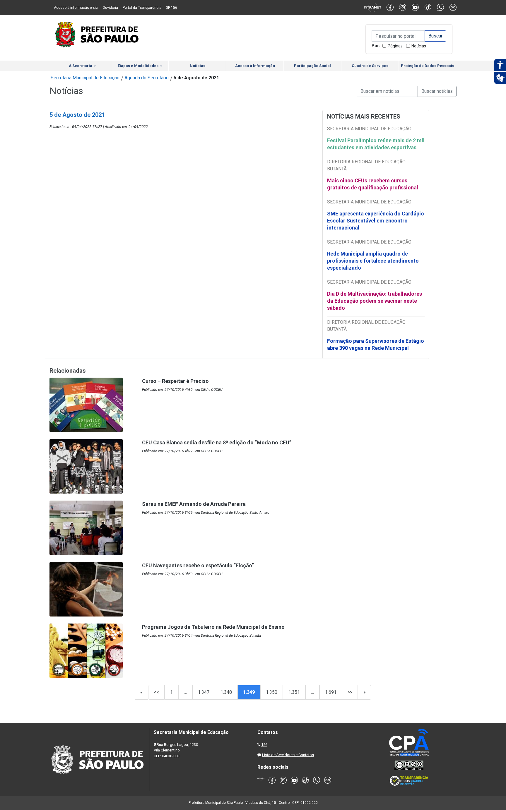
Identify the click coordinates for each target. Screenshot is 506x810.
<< (156, 692)
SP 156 (171, 8)
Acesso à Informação (255, 66)
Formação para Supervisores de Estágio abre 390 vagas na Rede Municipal (375, 344)
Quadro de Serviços (370, 66)
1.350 (271, 692)
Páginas (395, 46)
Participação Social (312, 66)
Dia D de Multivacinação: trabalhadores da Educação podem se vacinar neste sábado (374, 301)
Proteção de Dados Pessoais (427, 66)
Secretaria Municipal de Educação (85, 78)
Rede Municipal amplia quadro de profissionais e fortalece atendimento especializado (373, 261)
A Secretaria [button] (81, 66)
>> (350, 692)
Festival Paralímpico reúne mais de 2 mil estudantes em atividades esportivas (376, 143)
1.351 (294, 692)
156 (264, 744)
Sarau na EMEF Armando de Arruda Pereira (194, 504)
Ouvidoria (110, 8)
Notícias (418, 46)
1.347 (203, 692)
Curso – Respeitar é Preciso (175, 381)
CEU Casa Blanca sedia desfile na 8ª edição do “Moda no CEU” (216, 442)
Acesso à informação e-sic (76, 8)
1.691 (330, 692)
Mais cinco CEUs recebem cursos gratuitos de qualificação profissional (372, 184)
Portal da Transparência (142, 8)
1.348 (226, 692)
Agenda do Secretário (146, 78)
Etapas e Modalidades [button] (138, 66)
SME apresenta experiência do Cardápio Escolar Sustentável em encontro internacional (375, 220)
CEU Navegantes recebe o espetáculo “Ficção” (198, 565)
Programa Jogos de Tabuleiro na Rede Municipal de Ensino (213, 627)
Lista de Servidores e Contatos (288, 755)
